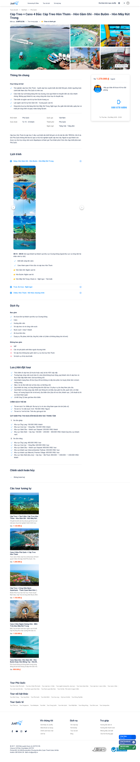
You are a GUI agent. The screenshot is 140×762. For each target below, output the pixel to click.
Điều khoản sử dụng (46, 728)
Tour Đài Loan (94, 705)
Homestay (73, 728)
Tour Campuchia (104, 705)
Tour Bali (42, 705)
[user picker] (126, 3)
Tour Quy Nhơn (25, 697)
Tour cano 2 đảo (112, 686)
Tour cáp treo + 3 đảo (48, 686)
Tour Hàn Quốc (62, 705)
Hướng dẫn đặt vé (106, 725)
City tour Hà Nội (65, 697)
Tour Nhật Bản (73, 705)
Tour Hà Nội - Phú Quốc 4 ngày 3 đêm (68, 689)
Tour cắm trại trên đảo (16, 689)
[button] (47, 161)
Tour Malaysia (34, 705)
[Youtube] (17, 731)
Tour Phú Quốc (35, 697)
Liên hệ (42, 734)
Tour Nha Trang (14, 697)
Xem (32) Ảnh (122, 66)
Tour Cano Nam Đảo (82, 686)
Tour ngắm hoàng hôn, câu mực (65, 686)
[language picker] (119, 3)
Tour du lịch (46, 3)
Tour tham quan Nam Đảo (32, 689)
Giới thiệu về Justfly (46, 725)
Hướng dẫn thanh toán (107, 728)
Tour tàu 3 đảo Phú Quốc (33, 686)
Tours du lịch (14, 10)
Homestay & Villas (33, 3)
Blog (71, 734)
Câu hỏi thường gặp (106, 734)
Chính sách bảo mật (46, 731)
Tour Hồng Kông (83, 705)
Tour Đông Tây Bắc (77, 697)
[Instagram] (21, 731)
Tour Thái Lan (14, 705)
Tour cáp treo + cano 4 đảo (98, 686)
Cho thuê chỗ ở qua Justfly (107, 3)
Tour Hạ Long (55, 697)
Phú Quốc (34, 10)
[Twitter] (26, 731)
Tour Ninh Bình (45, 697)
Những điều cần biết (106, 731)
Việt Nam (24, 10)
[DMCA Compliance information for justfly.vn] (99, 749)
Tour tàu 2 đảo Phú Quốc (17, 686)
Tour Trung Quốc (52, 705)
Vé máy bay (57, 3)
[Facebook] (12, 731)
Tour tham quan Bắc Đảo (48, 689)
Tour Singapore (24, 705)
